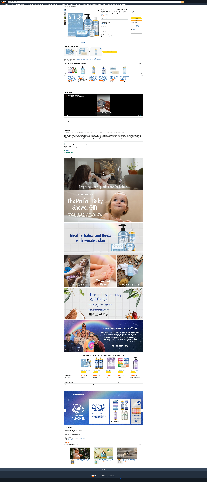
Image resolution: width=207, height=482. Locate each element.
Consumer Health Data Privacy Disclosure (104, 478)
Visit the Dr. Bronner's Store (105, 14)
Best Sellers (23, 4)
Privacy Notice (95, 478)
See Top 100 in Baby (81, 438)
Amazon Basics (17, 4)
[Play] (65, 115)
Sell (56, 4)
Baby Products (66, 6)
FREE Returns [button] (103, 23)
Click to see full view (83, 42)
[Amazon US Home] (93, 476)
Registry (63, 4)
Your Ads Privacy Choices (115, 478)
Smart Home (108, 4)
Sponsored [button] (65, 445)
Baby (88, 4)
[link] (83, 51)
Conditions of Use (90, 478)
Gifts (69, 6)
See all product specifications (106, 34)
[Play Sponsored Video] (103, 453)
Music (67, 4)
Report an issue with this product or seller (109, 36)
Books (49, 4)
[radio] (65, 10)
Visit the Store (113, 422)
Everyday (124, 4)
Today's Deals (44, 4)
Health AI (6, 4)
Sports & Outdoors (101, 4)
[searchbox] (96, 2)
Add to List (133, 32)
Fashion (60, 4)
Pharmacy (119, 4)
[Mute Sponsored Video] (88, 457)
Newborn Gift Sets (73, 6)
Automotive (84, 4)
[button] (2, 4)
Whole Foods (39, 4)
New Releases (28, 4)
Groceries (34, 4)
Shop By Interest (114, 4)
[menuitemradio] (140, 115)
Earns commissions (76, 95)
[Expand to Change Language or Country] (106, 475)
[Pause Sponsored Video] (88, 455)
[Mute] (141, 115)
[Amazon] (4, 1)
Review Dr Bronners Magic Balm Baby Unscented (76, 96)
